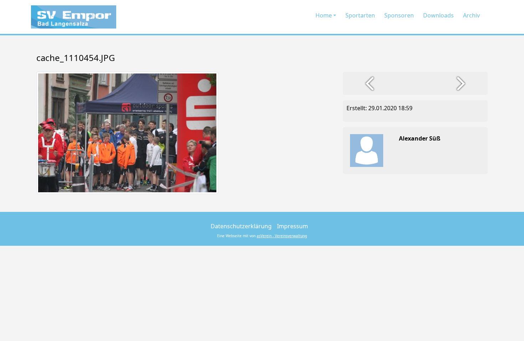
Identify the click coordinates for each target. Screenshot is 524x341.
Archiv (471, 15)
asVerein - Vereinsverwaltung (282, 235)
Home (323, 15)
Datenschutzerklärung (241, 226)
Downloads (438, 15)
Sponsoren (399, 15)
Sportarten (360, 15)
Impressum (292, 226)
